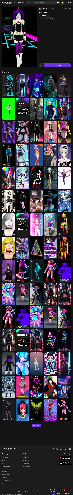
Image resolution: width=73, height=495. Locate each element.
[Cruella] (8, 224)
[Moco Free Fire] (64, 201)
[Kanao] (50, 248)
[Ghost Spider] (64, 178)
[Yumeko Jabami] (50, 387)
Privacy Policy (13, 490)
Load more (36, 425)
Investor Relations (7, 466)
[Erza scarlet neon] (64, 387)
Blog (3, 463)
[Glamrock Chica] (22, 132)
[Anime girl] (50, 155)
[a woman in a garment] (22, 155)
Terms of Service (4, 490)
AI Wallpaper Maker (8, 484)
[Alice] (64, 85)
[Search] (58, 2)
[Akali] (36, 85)
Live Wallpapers (7, 480)
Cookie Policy (20, 490)
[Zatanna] (64, 271)
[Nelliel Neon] (36, 248)
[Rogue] (50, 85)
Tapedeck (26, 463)
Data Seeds (26, 466)
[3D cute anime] (36, 363)
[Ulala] (36, 155)
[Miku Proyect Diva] (22, 363)
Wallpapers (5, 474)
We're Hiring (5, 460)
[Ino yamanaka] (50, 340)
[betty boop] (50, 363)
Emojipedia (26, 457)
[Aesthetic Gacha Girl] (36, 201)
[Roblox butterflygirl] (22, 294)
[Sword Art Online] (22, 178)
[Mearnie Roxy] (50, 132)
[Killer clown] (36, 178)
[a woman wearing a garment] (22, 248)
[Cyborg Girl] (36, 109)
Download (58, 65)
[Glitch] (8, 178)
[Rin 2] (8, 271)
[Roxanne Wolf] (50, 410)
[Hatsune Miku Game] (50, 109)
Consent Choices (27, 490)
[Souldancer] (22, 410)
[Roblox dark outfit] (8, 363)
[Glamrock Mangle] (50, 271)
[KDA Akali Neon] (36, 294)
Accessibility (46, 490)
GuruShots (26, 460)
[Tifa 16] (8, 387)
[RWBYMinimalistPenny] (8, 109)
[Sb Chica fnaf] (64, 363)
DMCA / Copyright (36, 490)
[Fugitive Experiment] (50, 178)
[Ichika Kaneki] (64, 155)
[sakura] (36, 224)
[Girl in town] (50, 224)
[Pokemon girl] (22, 387)
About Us (5, 457)
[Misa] (8, 248)
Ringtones (5, 477)
